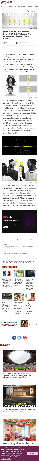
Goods (30, 7)
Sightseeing (22, 7)
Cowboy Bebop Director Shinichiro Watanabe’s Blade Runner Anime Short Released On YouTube (29, 284)
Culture (9, 7)
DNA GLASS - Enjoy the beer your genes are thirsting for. (18, 247)
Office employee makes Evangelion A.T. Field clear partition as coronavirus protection (30, 308)
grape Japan (6, 3)
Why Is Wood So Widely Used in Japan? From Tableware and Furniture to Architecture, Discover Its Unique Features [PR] (18, 375)
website (18, 185)
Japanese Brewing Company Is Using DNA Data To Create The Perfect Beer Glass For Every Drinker (17, 35)
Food (2, 7)
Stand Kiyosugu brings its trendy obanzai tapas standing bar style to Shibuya (19, 410)
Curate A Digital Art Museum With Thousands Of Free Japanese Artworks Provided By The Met (18, 308)
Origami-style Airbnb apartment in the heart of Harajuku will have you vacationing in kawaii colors (19, 444)
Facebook (14, 338)
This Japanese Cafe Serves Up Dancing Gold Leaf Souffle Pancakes (18, 282)
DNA (8, 253)
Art (15, 7)
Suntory (20, 253)
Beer (5, 253)
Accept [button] (32, 453)
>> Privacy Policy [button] (6, 459)
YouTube (35, 28)
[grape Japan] (4, 261)
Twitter (19, 338)
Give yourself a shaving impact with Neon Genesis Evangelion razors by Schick (7, 283)
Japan (15, 253)
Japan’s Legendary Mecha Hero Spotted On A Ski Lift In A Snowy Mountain (6, 307)
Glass (11, 253)
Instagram (25, 338)
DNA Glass (34, 97)
